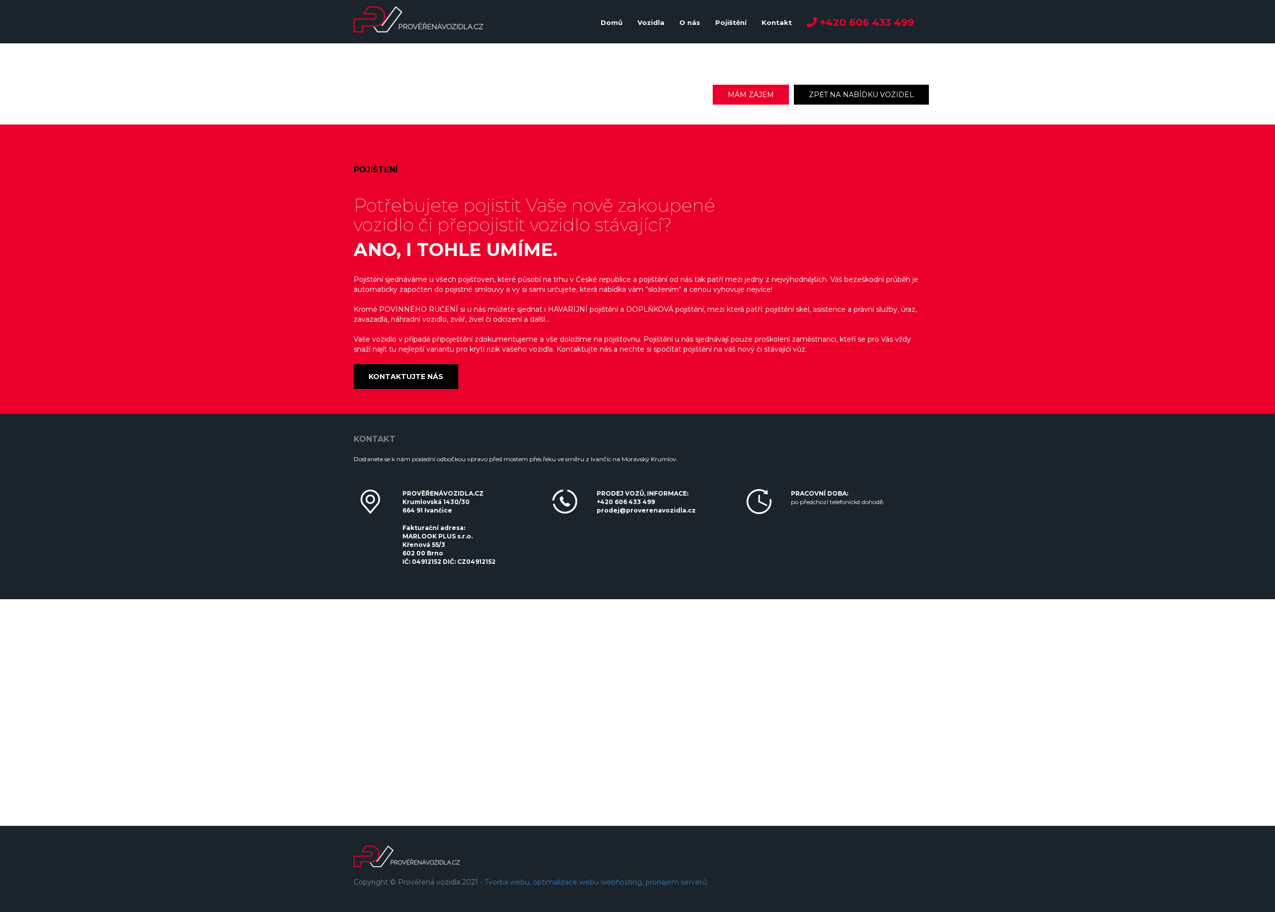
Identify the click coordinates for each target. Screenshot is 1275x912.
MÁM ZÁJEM (751, 94)
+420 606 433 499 (626, 502)
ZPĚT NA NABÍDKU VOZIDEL (861, 94)
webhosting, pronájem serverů (654, 882)
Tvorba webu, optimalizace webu (542, 882)
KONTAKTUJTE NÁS (406, 376)
